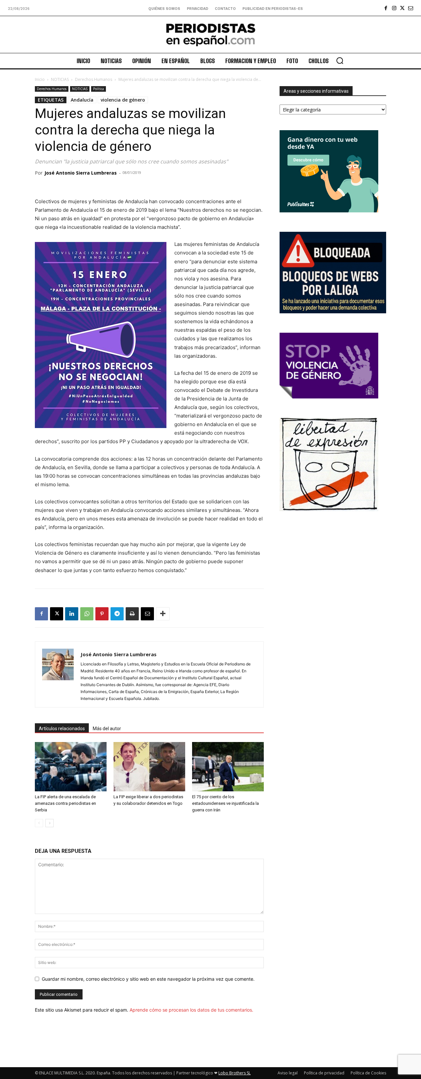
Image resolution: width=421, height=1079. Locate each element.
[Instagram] (394, 8)
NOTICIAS (60, 79)
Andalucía (82, 100)
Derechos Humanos (93, 79)
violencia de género (123, 100)
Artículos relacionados (62, 728)
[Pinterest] (102, 613)
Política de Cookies (368, 1073)
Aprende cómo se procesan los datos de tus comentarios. (191, 1010)
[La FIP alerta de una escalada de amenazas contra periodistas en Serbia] (71, 766)
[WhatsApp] (86, 613)
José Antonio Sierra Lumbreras (80, 173)
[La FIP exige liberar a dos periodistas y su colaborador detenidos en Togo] (149, 766)
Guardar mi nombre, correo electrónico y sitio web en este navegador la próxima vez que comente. (148, 979)
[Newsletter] (410, 8)
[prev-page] (39, 823)
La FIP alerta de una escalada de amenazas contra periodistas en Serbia (65, 803)
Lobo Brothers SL (234, 1073)
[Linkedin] (71, 613)
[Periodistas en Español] (210, 34)
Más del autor (107, 728)
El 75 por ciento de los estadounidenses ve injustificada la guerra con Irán (225, 803)
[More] (163, 613)
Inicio (40, 79)
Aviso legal (288, 1073)
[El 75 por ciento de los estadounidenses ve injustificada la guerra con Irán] (228, 766)
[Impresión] (132, 613)
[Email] (147, 613)
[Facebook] (386, 8)
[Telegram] (117, 613)
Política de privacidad (324, 1073)
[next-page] (49, 823)
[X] (402, 8)
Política (98, 88)
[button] (340, 60)
